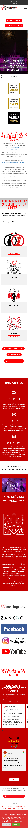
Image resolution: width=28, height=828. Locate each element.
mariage (4, 164)
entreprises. (14, 149)
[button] (11, 76)
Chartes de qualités (19, 808)
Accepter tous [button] (16, 824)
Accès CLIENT (6, 806)
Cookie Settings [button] (6, 824)
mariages (6, 147)
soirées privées (16, 147)
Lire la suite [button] (6, 768)
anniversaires (5, 162)
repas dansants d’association (18, 162)
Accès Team (15, 806)
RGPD (9, 808)
